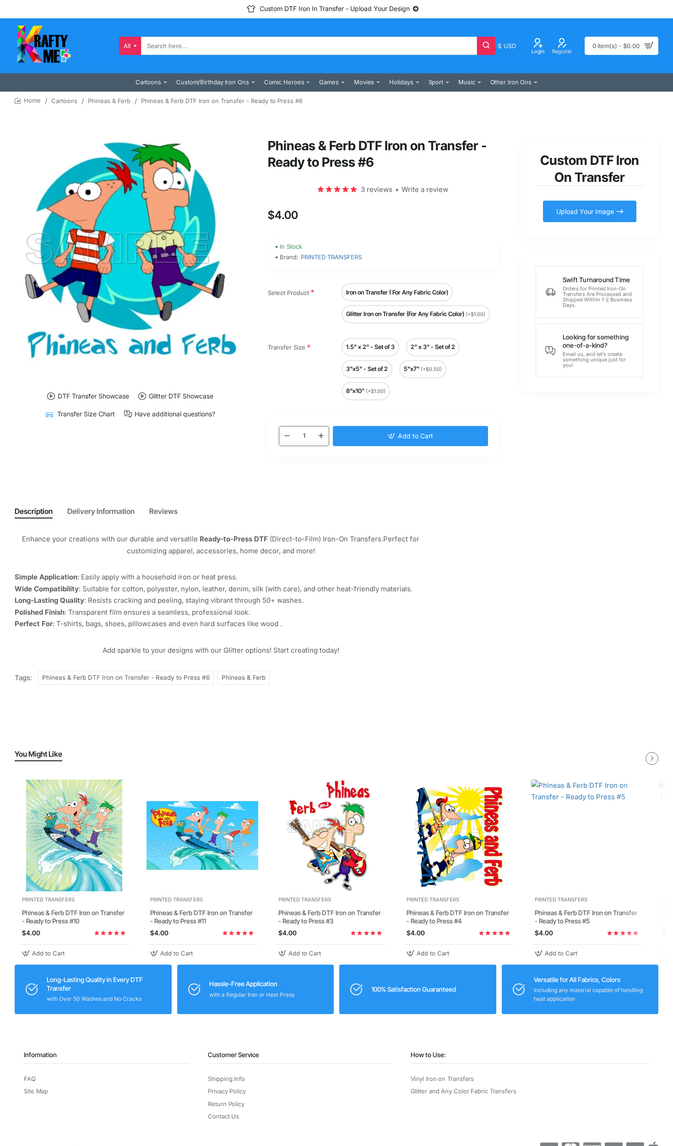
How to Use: (428, 1055)
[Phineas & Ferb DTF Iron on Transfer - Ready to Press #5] (587, 835)
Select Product (288, 292)
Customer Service (233, 1055)
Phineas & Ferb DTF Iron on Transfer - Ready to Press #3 (329, 917)
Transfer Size (286, 347)
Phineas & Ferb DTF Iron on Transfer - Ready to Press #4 (458, 917)
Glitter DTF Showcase (181, 396)
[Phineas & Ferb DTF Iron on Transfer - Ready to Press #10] (74, 835)
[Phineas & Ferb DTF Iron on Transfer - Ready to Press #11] (202, 835)
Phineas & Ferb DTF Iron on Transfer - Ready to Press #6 (126, 677)
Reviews (163, 511)
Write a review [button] (425, 189)
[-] (287, 436)
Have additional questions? (175, 414)
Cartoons (64, 100)
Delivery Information (101, 511)
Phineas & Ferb (109, 100)
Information (40, 1055)
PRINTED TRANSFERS (331, 257)
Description (34, 511)
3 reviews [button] (376, 189)
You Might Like (38, 754)
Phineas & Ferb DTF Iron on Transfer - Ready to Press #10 (73, 917)
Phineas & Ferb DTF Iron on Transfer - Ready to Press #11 (201, 917)
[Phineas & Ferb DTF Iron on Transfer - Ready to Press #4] (459, 835)
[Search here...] (486, 46)
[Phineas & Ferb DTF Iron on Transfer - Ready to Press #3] (330, 835)
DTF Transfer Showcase (93, 396)
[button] (410, 436)
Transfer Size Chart (86, 414)
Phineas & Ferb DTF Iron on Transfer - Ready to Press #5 (586, 917)
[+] (321, 436)
